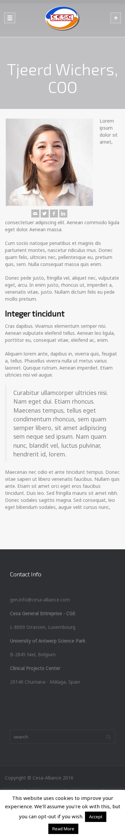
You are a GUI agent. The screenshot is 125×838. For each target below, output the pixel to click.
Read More (63, 829)
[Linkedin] (63, 214)
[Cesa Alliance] (62, 18)
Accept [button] (95, 817)
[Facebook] (54, 214)
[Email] (35, 214)
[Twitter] (45, 214)
